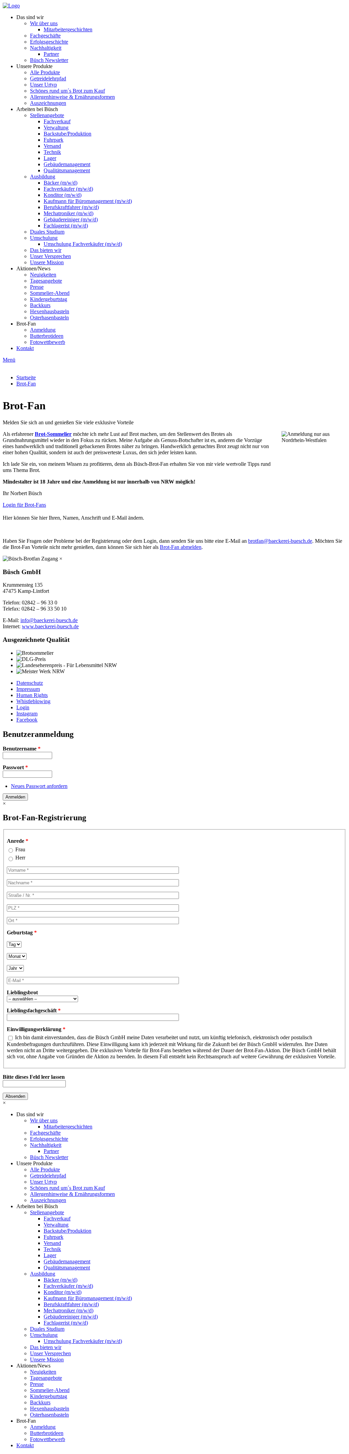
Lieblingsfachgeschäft (34, 1010)
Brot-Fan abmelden (180, 547)
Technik (52, 152)
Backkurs (40, 305)
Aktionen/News (33, 268)
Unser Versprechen (50, 256)
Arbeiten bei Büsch (37, 109)
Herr (20, 857)
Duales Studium (47, 232)
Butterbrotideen (46, 336)
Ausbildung (42, 176)
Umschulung (44, 238)
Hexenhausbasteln (49, 311)
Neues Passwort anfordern (39, 786)
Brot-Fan (26, 324)
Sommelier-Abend (50, 293)
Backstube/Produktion (67, 134)
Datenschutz (29, 683)
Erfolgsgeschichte (49, 42)
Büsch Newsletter (49, 60)
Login (22, 707)
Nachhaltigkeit (45, 48)
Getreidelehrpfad (48, 78)
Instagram (26, 713)
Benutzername (22, 749)
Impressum (28, 689)
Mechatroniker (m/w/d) (68, 213)
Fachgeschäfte (45, 35)
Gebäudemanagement (67, 164)
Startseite (26, 377)
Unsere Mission (47, 262)
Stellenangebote (47, 115)
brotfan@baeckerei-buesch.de (280, 541)
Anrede (17, 841)
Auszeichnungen (48, 103)
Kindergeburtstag (48, 299)
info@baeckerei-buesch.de (49, 620)
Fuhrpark (53, 140)
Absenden (15, 1096)
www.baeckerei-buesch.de (50, 626)
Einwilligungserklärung (36, 1029)
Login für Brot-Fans (24, 505)
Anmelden (15, 797)
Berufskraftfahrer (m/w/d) (71, 207)
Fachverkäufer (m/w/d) (68, 189)
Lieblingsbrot (22, 992)
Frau (20, 849)
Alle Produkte (45, 72)
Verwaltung (56, 127)
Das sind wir (30, 17)
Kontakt (25, 348)
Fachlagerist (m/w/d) (66, 225)
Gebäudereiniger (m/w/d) (71, 219)
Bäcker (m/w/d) (60, 183)
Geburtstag (22, 932)
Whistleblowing (33, 701)
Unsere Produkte (34, 66)
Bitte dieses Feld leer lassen (34, 1077)
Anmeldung (43, 330)
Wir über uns (44, 23)
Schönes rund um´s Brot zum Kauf (67, 91)
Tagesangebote (46, 281)
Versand (52, 146)
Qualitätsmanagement (67, 170)
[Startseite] (11, 6)
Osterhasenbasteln (49, 317)
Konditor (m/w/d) (62, 195)
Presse (37, 287)
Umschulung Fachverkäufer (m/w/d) (83, 244)
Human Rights (32, 695)
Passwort (15, 767)
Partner (51, 54)
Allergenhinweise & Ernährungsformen (72, 97)
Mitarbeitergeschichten (68, 29)
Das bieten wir (45, 250)
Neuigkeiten (43, 275)
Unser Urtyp (43, 85)
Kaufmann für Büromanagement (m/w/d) (88, 201)
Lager (50, 158)
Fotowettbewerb (47, 342)
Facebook (26, 720)
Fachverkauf (57, 121)
